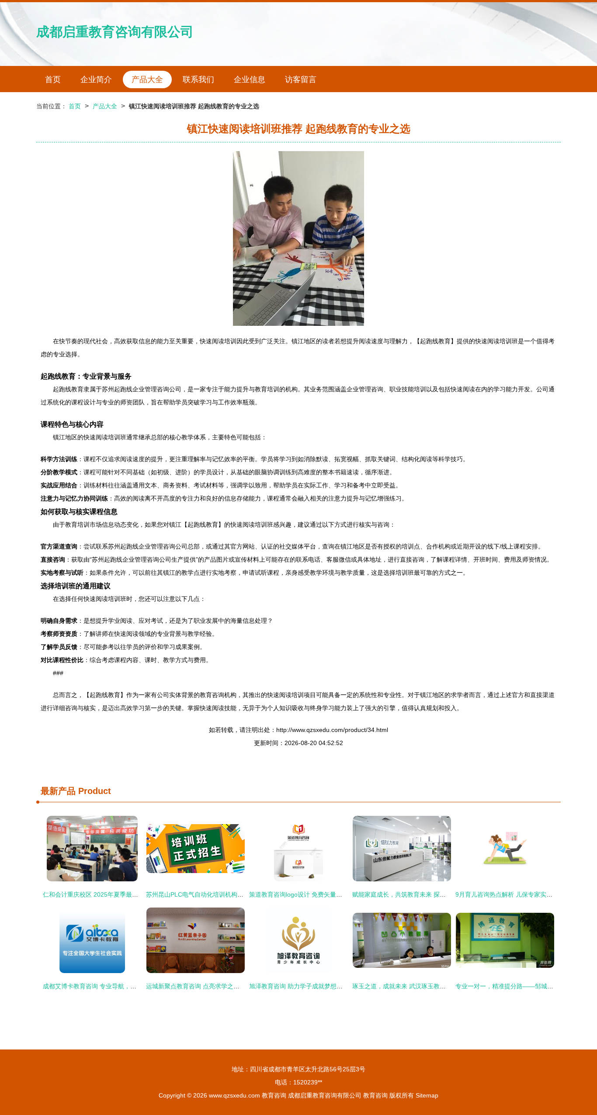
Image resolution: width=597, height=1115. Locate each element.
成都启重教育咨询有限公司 (115, 31)
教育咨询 (274, 1095)
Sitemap (427, 1095)
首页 (53, 79)
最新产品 (58, 791)
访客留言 (300, 79)
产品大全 (147, 79)
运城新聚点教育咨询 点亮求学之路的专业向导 (208, 986)
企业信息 (249, 79)
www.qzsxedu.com (234, 1095)
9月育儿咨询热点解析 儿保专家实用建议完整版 (519, 894)
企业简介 (96, 79)
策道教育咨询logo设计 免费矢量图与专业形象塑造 (317, 894)
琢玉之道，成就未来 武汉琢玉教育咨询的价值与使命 (423, 986)
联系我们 (198, 79)
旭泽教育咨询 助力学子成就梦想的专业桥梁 (308, 986)
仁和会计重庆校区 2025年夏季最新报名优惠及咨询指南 (118, 894)
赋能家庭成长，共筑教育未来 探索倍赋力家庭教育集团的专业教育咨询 (448, 894)
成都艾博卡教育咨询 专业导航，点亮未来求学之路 (111, 986)
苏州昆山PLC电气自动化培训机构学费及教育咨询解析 (219, 894)
